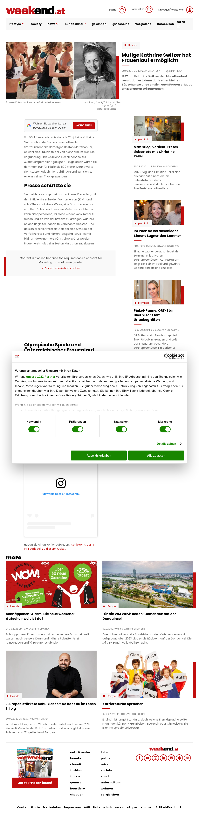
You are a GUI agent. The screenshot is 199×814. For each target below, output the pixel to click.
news (51, 24)
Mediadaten (52, 807)
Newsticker (138, 9)
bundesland (74, 24)
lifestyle (15, 24)
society (36, 24)
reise (104, 764)
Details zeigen (166, 443)
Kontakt (147, 807)
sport (105, 776)
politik (105, 758)
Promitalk (143, 139)
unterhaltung (111, 782)
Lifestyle (132, 45)
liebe (104, 752)
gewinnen (99, 24)
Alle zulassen (156, 455)
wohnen (107, 788)
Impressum (72, 807)
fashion (76, 770)
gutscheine (120, 24)
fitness (75, 776)
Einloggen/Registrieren (171, 9)
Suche (113, 9)
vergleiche (143, 24)
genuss (75, 782)
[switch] (77, 429)
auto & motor (80, 752)
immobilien (165, 24)
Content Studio (28, 807)
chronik (76, 764)
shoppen (76, 794)
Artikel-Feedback (169, 807)
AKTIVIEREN (84, 125)
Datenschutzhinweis (108, 807)
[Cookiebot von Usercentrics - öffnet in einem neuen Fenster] (167, 356)
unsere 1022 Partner (40, 376)
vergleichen (110, 794)
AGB (87, 807)
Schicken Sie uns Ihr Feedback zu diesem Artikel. (59, 547)
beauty (75, 758)
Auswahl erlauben (99, 455)
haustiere (77, 788)
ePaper (132, 807)
